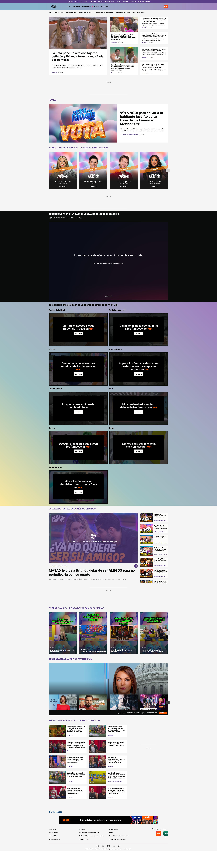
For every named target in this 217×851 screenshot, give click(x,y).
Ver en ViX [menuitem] (104, 7)
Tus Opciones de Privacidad (117, 839)
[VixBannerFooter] (108, 820)
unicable (100, 1)
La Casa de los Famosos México (115, 781)
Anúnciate (82, 829)
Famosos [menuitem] (76, 7)
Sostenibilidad (113, 829)
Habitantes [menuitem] (86, 7)
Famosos (54, 72)
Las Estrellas (74, 1)
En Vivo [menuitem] (96, 7)
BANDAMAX (125, 1)
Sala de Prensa (53, 832)
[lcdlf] (53, 6)
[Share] (136, 566)
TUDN (86, 1)
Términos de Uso (84, 839)
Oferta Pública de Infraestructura (119, 836)
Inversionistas (53, 836)
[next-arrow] (168, 170)
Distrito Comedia (109, 1)
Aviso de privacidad (54, 839)
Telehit (118, 1)
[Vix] (166, 6)
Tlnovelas (133, 1)
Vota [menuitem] (69, 7)
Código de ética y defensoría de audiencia (91, 836)
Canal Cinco (93, 1)
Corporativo (52, 829)
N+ (81, 1)
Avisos (111, 832)
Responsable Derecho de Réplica (89, 832)
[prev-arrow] (47, 702)
